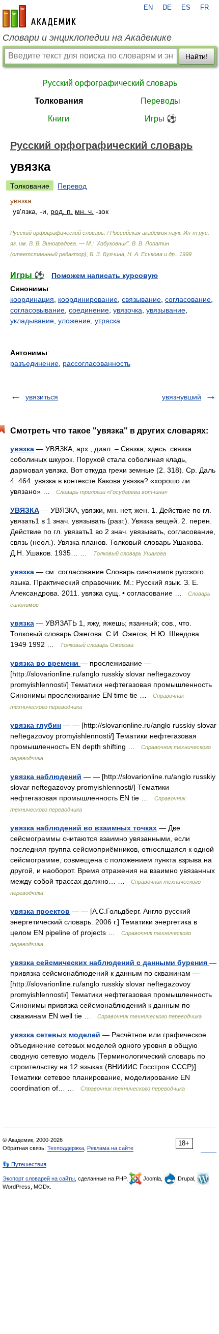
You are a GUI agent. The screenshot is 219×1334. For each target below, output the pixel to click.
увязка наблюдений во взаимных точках (83, 828)
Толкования (59, 101)
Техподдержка (65, 1148)
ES (185, 7)
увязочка (127, 310)
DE (167, 7)
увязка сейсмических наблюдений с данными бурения (109, 962)
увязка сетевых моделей (56, 1035)
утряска (107, 321)
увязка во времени (45, 663)
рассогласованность (96, 363)
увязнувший (181, 397)
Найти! (196, 56)
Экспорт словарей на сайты (39, 1178)
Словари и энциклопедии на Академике (87, 38)
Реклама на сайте (110, 1148)
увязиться (41, 397)
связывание (141, 299)
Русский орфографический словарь (109, 83)
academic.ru (39, 16)
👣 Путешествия (24, 1164)
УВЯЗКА (24, 510)
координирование (88, 299)
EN (148, 7)
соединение (89, 310)
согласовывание (37, 310)
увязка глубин (35, 725)
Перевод (72, 186)
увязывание (165, 310)
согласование (188, 299)
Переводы (160, 101)
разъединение (34, 363)
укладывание (32, 321)
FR (204, 7)
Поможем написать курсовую (104, 275)
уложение (74, 321)
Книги (58, 118)
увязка (22, 449)
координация (32, 299)
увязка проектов (40, 911)
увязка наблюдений (45, 776)
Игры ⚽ (161, 118)
